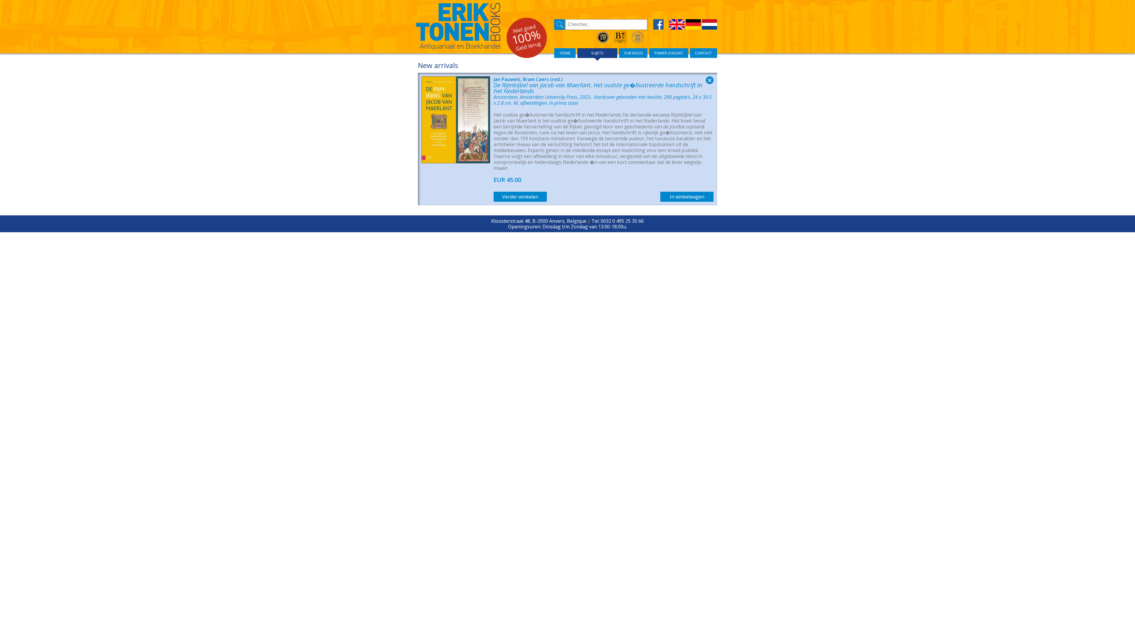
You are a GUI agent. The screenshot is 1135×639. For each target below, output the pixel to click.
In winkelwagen (687, 196)
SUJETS (597, 53)
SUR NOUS (633, 53)
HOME (565, 53)
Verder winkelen (520, 196)
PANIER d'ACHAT (668, 53)
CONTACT (703, 53)
